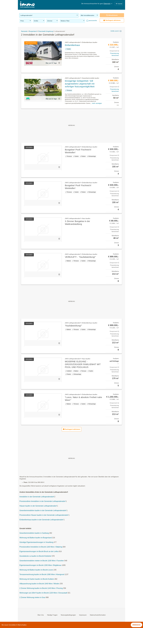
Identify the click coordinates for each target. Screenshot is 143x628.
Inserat (120, 3)
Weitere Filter (65, 21)
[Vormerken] (58, 44)
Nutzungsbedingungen (68, 615)
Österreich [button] (107, 3)
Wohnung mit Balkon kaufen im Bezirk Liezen (36, 570)
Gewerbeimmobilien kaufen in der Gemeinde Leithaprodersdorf (42, 510)
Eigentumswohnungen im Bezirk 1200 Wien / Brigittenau (40, 565)
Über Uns (40, 615)
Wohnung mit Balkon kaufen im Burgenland (35, 538)
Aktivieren (136, 625)
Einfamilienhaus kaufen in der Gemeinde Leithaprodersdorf (41, 520)
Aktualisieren (113, 15)
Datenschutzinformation (98, 615)
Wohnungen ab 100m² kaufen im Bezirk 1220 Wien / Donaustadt (43, 593)
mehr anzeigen (97, 103)
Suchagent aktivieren (113, 20)
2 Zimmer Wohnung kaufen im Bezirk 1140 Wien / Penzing (41, 588)
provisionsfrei (92, 20)
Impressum (83, 615)
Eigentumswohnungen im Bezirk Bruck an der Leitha (38, 551)
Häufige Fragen (52, 615)
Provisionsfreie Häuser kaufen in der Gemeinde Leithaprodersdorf (43, 515)
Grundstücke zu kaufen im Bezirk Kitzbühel (35, 556)
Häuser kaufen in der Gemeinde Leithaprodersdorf (38, 506)
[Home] (27, 4)
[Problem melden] (59, 63)
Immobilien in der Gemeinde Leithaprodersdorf (36, 497)
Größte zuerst (114, 31)
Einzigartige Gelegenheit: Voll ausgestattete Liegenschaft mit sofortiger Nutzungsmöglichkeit (79, 84)
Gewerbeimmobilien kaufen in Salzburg (34, 533)
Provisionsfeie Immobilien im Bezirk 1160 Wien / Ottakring (40, 547)
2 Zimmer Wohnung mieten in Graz (32, 597)
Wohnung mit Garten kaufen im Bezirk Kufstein (36, 579)
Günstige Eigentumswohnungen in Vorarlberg (36, 542)
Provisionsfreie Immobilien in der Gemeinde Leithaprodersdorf (42, 501)
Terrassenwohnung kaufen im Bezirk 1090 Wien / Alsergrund (41, 574)
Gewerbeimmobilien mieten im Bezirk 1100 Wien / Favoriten (41, 561)
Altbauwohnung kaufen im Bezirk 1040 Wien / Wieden (39, 584)
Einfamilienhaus (72, 45)
